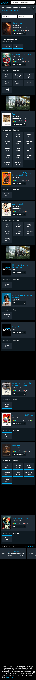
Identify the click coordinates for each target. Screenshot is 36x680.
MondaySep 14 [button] (7, 473)
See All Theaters (30, 546)
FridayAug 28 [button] (7, 76)
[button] (33, 8)
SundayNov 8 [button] (7, 405)
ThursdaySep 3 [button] (7, 90)
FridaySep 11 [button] (7, 466)
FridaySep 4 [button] (18, 149)
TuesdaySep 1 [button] (18, 83)
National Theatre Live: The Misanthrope (22, 296)
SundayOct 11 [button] (7, 436)
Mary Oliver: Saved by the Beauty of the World (21, 384)
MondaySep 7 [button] (18, 156)
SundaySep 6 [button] (7, 156)
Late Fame (16, 445)
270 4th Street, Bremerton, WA (10, 10)
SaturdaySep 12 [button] (18, 466)
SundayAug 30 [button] (28, 76)
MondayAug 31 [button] (7, 83)
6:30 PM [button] (18, 46)
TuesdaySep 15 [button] (18, 473)
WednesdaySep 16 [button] (28, 473)
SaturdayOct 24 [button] (7, 315)
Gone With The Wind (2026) (22, 415)
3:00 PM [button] (7, 46)
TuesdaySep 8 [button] (29, 156)
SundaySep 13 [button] (7, 346)
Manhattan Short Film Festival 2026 (20, 266)
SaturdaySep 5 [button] (29, 149)
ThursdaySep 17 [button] (7, 480)
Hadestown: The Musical (21, 54)
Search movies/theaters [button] (20, 3)
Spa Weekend (17, 204)
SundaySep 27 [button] (7, 285)
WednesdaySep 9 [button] (7, 163)
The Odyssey (17, 23)
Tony (14, 114)
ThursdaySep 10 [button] (18, 163)
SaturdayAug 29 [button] (18, 76)
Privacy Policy (9, 677)
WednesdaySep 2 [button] (28, 83)
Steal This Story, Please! (21, 518)
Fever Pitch (16, 327)
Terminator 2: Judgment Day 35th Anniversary (21, 174)
